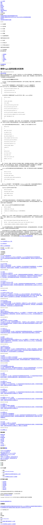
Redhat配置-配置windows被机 (8, 423)
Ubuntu (1, 365)
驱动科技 (16, 506)
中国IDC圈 (15, 507)
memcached (7, 346)
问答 (5, 19)
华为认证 (14, 17)
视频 (3, 55)
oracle (4, 311)
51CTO (4, 471)
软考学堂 (15, 15)
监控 (4, 249)
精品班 (1, 5)
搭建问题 (5, 330)
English (4, 486)
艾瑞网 (26, 506)
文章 (1, 19)
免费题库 (29, 17)
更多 (6, 448)
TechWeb (23, 506)
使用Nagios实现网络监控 (5, 245)
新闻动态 (4, 482)
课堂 (7, 19)
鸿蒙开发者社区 (3, 10)
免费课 (1, 7)
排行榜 (7, 15)
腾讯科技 (6, 506)
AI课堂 (1, 11)
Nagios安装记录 (3, 243)
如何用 (5, 265)
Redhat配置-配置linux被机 (7, 405)
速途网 (33, 506)
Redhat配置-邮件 (5, 382)
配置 (4, 389)
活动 (3, 60)
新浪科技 (2, 506)
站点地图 (4, 484)
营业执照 (2, 501)
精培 (8, 476)
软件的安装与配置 (7, 366)
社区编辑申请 (3, 64)
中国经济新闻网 (37, 506)
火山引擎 (29, 507)
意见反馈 (4, 485)
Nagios (1, 249)
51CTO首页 (2, 1)
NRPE (5, 255)
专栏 (8, 19)
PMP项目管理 (24, 17)
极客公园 (6, 507)
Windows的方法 (6, 273)
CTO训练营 (15, 476)
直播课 (12, 15)
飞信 (4, 421)
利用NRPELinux (6, 292)
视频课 (1, 15)
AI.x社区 (18, 474)
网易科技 (9, 506)
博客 (1, 2)
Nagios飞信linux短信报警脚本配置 (26, 235)
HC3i (9, 471)
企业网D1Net (19, 507)
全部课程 (2, 17)
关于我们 (4, 481)
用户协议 (4, 487)
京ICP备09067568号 (8, 495)
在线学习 (2, 18)
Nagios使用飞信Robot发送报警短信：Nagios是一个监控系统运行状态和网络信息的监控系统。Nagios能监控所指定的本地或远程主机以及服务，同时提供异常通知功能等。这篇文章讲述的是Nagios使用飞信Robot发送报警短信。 (21, 416)
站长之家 (30, 506)
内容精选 (4, 54)
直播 (10, 19)
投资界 (23, 507)
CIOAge (7, 471)
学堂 (1, 3)
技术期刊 (4, 59)
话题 (3, 56)
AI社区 (4, 58)
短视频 (10, 15)
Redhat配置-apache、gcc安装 (7, 397)
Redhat (1, 389)
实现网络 (5, 347)
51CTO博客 (5, 474)
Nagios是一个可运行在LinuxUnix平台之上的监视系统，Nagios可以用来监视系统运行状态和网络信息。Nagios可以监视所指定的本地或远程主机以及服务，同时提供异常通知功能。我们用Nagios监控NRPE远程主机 (21, 258)
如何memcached (6, 338)
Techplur (12, 471)
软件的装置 (5, 301)
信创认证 (10, 17)
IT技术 (20, 17)
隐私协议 (4, 489)
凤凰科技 (13, 506)
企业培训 (2, 9)
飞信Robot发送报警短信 (7, 413)
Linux (6, 290)
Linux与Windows (6, 282)
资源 (3, 19)
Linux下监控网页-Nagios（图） (6, 241)
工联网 (2, 507)
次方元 (26, 507)
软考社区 (2, 6)
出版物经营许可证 (7, 501)
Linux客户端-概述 (9, 320)
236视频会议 (10, 507)
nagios (1, 319)
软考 (8, 17)
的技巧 (3, 390)
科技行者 (20, 506)
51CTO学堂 (5, 476)
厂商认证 (17, 17)
